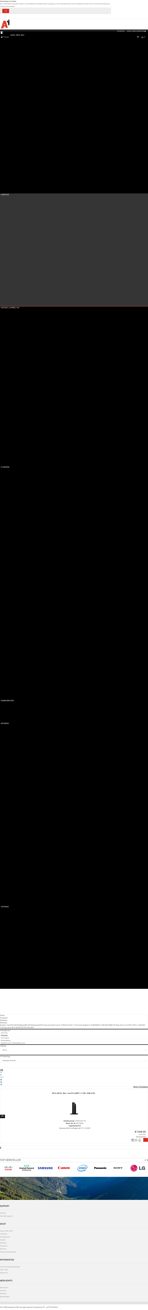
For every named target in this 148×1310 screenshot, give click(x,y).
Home (2, 1015)
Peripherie (3, 1246)
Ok (6, 11)
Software (5, 907)
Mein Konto (4, 1287)
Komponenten (5, 1237)
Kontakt (3, 1213)
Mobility (2, 1240)
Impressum (4, 1273)
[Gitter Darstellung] (1, 1080)
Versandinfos (141, 1137)
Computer (5, 195)
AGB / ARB (4, 1270)
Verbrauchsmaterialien (8, 1252)
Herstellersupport (6, 1216)
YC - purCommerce (50, 1307)
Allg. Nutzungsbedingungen (10, 1267)
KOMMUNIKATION (7, 701)
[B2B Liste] (1, 1085)
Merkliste (3, 1293)
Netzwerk (5, 723)
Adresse (3, 1290)
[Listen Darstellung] (1, 1082)
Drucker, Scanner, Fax (10, 308)
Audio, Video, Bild (17, 35)
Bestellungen (5, 1296)
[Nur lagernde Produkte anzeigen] (1, 1072)
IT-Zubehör (5, 467)
